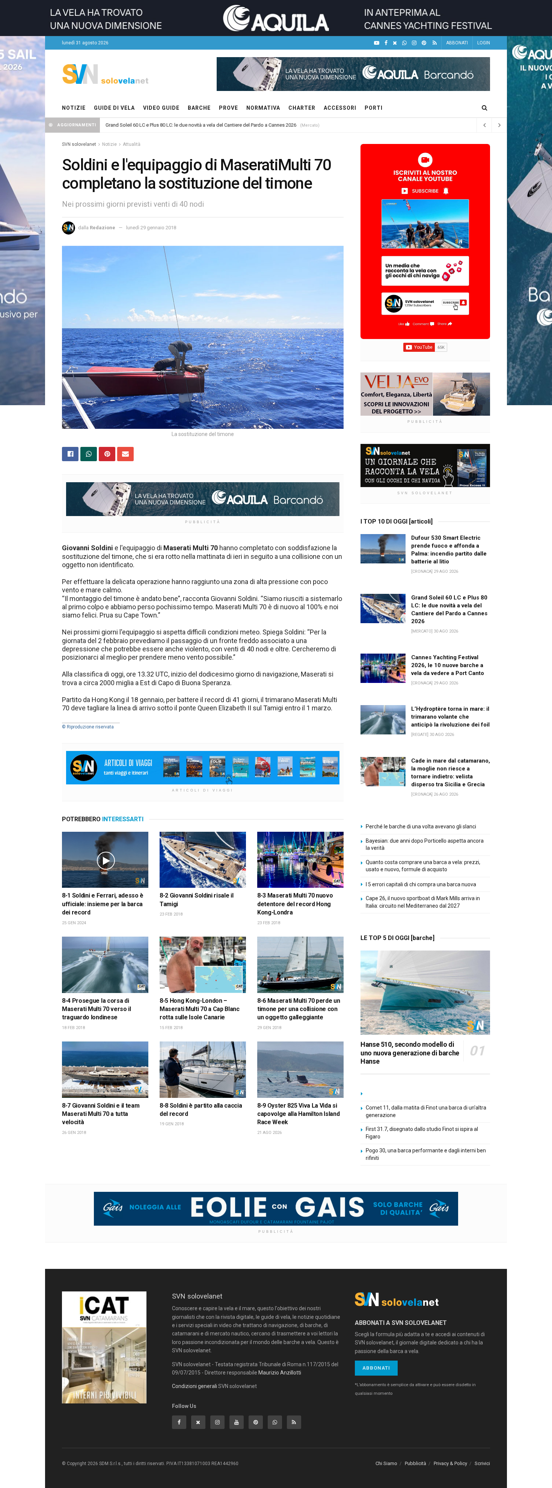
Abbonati (376, 1368)
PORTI (374, 108)
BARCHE (199, 108)
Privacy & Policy (450, 1463)
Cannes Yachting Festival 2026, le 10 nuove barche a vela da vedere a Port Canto (447, 665)
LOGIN (483, 42)
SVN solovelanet (79, 144)
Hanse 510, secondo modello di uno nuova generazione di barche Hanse (409, 1052)
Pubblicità (415, 1463)
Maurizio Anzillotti (279, 1373)
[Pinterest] (424, 43)
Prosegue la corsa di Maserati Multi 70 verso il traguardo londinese (96, 1009)
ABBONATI (457, 42)
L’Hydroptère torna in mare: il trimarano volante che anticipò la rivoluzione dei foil (193, 125)
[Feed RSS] (435, 43)
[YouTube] (376, 43)
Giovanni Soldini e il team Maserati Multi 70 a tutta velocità (100, 1114)
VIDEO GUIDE (161, 108)
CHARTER (301, 108)
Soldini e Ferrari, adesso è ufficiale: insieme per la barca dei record (102, 904)
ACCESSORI (340, 108)
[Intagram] (414, 43)
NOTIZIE (74, 108)
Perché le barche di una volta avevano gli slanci (421, 826)
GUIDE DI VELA (114, 108)
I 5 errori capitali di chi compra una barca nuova (421, 884)
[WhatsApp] (404, 43)
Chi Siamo (386, 1463)
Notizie (109, 144)
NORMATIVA (263, 108)
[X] (395, 43)
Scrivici (482, 1463)
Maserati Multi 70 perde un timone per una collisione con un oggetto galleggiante (298, 1009)
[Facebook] (386, 43)
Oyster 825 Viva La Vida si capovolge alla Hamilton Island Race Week (298, 1114)
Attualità (131, 144)
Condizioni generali (194, 1386)
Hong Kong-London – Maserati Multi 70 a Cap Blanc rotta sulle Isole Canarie (200, 1009)
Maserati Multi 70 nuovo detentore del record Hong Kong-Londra (295, 904)
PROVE (228, 108)
